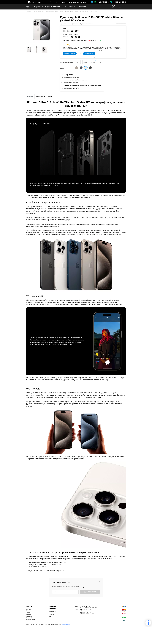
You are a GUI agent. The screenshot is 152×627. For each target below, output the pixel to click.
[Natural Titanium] (76, 67)
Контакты (79, 2)
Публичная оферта (30, 619)
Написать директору (65, 624)
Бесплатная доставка (71, 82)
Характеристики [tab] (40, 96)
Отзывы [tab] (50, 96)
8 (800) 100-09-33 (119, 2)
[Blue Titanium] (81, 67)
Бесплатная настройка (71, 88)
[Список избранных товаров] (57, 2)
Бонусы (51, 616)
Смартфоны (38, 7)
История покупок (53, 613)
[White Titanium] (85, 67)
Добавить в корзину (69, 53)
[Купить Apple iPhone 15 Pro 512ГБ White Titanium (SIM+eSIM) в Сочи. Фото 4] (44, 49)
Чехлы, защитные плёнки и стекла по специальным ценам (83, 85)
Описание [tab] (30, 96)
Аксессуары (82, 7)
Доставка (28, 611)
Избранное (51, 614)
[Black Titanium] (90, 67)
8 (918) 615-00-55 (87, 613)
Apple (28, 7)
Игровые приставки (53, 7)
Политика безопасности (32, 618)
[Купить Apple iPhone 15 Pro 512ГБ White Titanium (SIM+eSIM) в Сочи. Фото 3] (37, 49)
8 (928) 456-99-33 (103, 2)
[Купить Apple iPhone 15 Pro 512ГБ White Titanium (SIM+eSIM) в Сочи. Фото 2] (29, 49)
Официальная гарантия (72, 77)
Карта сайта (29, 616)
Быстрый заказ (89, 53)
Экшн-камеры (69, 7)
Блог (84, 2)
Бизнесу (28, 612)
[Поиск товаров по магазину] (120, 7)
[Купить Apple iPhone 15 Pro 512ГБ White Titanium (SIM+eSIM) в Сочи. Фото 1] (41, 29)
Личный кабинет (53, 611)
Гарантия (28, 609)
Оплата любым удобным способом (75, 80)
